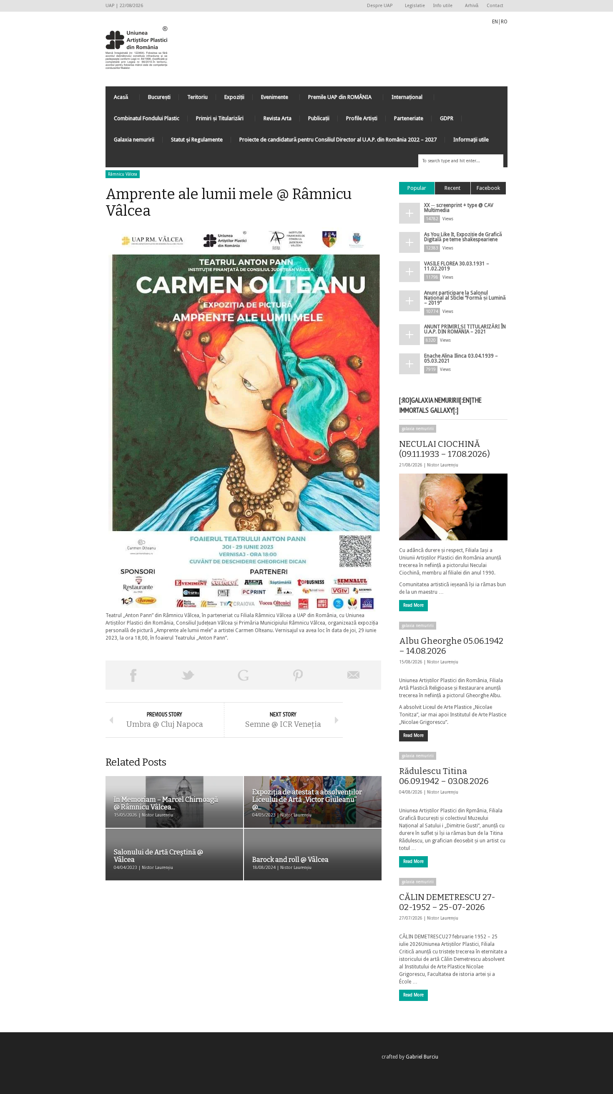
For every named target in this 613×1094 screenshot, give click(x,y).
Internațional (402, 99)
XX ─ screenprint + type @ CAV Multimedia (458, 207)
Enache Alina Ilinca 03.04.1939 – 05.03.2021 (461, 358)
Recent (452, 188)
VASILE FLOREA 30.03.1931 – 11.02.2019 (456, 266)
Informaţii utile (471, 139)
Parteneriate (408, 118)
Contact (495, 5)
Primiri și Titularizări (216, 120)
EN (495, 22)
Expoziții (234, 97)
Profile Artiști (361, 118)
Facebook (488, 188)
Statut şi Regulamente (197, 139)
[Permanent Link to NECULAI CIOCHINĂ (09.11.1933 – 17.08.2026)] (453, 507)
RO (504, 22)
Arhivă (471, 5)
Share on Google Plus (243, 675)
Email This (353, 675)
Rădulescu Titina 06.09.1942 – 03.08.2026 (444, 776)
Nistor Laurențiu (442, 465)
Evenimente (270, 99)
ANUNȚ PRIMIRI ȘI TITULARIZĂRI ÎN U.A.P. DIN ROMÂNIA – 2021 (465, 329)
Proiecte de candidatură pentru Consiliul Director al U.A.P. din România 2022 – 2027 (338, 139)
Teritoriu (197, 97)
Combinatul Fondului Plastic (146, 118)
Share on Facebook (133, 675)
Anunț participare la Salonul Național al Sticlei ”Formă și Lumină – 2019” (465, 298)
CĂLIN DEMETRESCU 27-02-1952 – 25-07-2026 (447, 902)
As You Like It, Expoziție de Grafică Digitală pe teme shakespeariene (463, 237)
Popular (416, 188)
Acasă (117, 99)
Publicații (318, 118)
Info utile (440, 6)
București (159, 97)
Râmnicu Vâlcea (122, 174)
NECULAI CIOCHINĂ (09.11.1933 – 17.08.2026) (444, 449)
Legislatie (415, 5)
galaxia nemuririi (418, 428)
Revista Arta (277, 118)
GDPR (446, 118)
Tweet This (188, 675)
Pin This (298, 675)
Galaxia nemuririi (134, 139)
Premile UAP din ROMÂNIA (336, 99)
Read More (413, 605)
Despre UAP (377, 6)
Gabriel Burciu (422, 1057)
